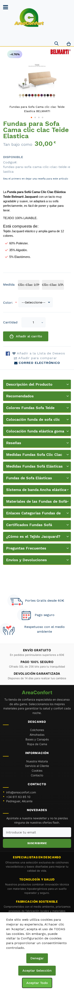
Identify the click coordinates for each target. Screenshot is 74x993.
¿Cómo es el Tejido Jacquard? (33, 536)
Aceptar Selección (37, 970)
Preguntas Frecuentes (26, 548)
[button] (42, 322)
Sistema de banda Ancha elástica (36, 489)
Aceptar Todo (37, 983)
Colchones (37, 730)
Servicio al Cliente (37, 766)
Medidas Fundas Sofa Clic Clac (34, 454)
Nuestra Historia (37, 761)
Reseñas (13, 443)
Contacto (37, 775)
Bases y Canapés (37, 739)
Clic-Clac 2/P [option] (28, 285)
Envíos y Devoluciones (26, 560)
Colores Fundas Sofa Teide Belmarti (30, 409)
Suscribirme (37, 843)
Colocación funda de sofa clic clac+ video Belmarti (33, 420)
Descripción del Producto (29, 384)
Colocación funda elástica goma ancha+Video (35, 432)
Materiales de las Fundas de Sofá (36, 501)
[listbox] (41, 285)
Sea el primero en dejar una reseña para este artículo (35, 178)
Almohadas (37, 734)
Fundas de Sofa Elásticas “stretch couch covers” (29, 479)
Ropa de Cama (37, 744)
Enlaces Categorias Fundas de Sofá (33, 514)
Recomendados (20, 396)
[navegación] (5, 7)
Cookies (37, 770)
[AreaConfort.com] (29, 18)
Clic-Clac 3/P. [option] (53, 285)
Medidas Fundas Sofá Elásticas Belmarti (34, 467)
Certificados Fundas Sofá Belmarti (29, 526)
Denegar (37, 958)
